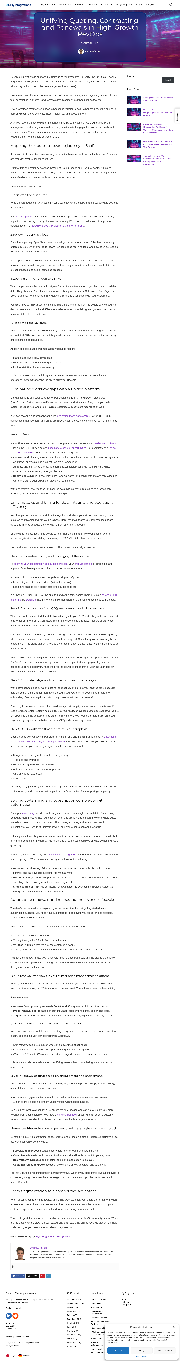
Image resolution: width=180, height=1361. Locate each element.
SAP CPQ (71, 1346)
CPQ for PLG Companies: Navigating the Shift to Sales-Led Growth (157, 113)
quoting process (25, 216)
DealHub (31, 599)
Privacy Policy (141, 1356)
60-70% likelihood (67, 1114)
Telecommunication (99, 1353)
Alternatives (64, 4)
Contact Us (11, 1326)
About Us (10, 1323)
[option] (24, 1355)
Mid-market (127, 1302)
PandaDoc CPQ (74, 1335)
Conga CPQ (72, 1307)
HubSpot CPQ (73, 1323)
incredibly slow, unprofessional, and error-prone (57, 225)
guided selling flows (105, 443)
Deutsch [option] (27, 1355)
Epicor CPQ (72, 1315)
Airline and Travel (98, 1299)
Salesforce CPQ (74, 1343)
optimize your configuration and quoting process (41, 563)
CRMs (78, 4)
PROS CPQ (72, 1339)
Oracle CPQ (72, 1331)
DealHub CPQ (73, 1311)
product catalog (83, 563)
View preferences (165, 1350)
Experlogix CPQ (74, 1319)
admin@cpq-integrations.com (18, 1337)
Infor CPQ (71, 1327)
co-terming (28, 813)
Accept (118, 1350)
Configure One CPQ (76, 1303)
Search (130, 76)
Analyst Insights (123, 4)
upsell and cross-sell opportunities (67, 448)
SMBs (124, 1299)
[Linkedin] (13, 1266)
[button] (174, 1327)
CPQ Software (46, 4)
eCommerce (96, 1307)
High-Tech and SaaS (100, 1328)
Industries (105, 4)
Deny (141, 1350)
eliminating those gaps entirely (73, 416)
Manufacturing (97, 1338)
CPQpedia (150, 4)
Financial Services (99, 1318)
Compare (91, 4)
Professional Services (100, 1349)
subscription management (62, 854)
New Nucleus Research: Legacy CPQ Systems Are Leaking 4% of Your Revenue (157, 144)
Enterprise (126, 1304)
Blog (138, 4)
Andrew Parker (92, 51)
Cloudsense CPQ (74, 1299)
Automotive (96, 1303)
